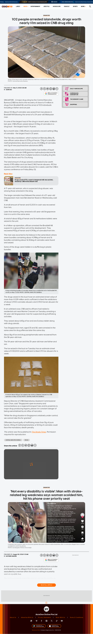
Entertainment (35, 6)
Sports (75, 6)
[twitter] (44, 88)
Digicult (66, 6)
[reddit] (53, 88)
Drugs (26, 440)
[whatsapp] (50, 88)
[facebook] (41, 88)
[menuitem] (18, 6)
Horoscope (56, 6)
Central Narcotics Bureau (13, 440)
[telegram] (47, 88)
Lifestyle (46, 6)
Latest (18, 6)
